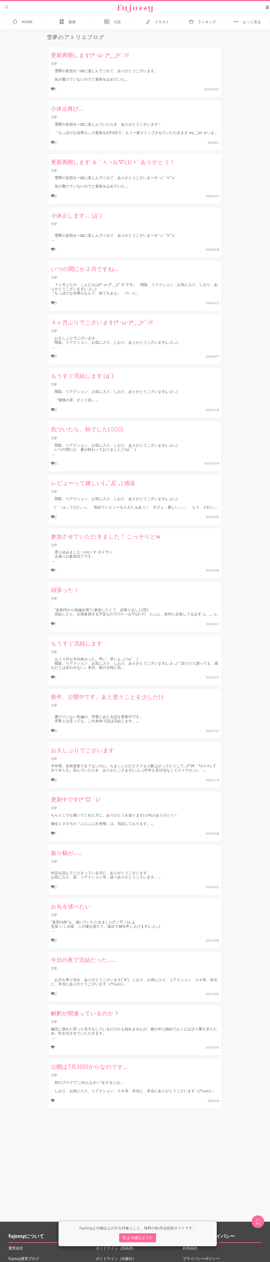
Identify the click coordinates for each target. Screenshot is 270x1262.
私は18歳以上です (138, 1237)
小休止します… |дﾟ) (76, 215)
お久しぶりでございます (82, 750)
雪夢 (54, 63)
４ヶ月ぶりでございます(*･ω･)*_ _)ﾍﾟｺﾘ (102, 322)
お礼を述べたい (71, 906)
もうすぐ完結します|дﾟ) (82, 375)
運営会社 (15, 1247)
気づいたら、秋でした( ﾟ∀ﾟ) (87, 429)
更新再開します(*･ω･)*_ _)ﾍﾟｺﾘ (90, 55)
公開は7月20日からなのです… (89, 1066)
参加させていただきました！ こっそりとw (105, 536)
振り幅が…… (67, 853)
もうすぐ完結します (77, 643)
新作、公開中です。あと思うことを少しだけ (108, 696)
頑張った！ (65, 589)
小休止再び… (67, 108)
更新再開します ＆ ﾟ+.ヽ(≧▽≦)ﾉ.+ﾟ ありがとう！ (113, 162)
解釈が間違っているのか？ (85, 1013)
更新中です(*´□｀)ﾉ (75, 799)
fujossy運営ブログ (23, 1258)
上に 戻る (258, 1221)
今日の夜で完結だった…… (84, 959)
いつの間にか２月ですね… (84, 269)
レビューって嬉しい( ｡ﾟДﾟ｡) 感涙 (93, 483)
